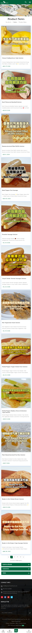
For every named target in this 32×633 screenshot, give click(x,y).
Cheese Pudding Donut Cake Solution (12, 58)
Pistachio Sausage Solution (9, 234)
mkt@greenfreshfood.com (10, 586)
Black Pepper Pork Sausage (10, 190)
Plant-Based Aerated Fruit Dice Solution (13, 455)
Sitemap (12, 623)
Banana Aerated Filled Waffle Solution (13, 146)
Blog (7, 623)
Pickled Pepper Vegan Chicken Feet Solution (14, 366)
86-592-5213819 (7, 588)
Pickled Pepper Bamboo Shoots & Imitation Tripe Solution (14, 411)
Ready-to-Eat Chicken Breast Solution (13, 499)
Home (15, 22)
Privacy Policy (22, 623)
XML (17, 623)
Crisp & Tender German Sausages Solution (14, 278)
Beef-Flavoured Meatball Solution (12, 102)
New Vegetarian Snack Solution (11, 322)
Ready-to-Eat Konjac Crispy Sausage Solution (15, 543)
